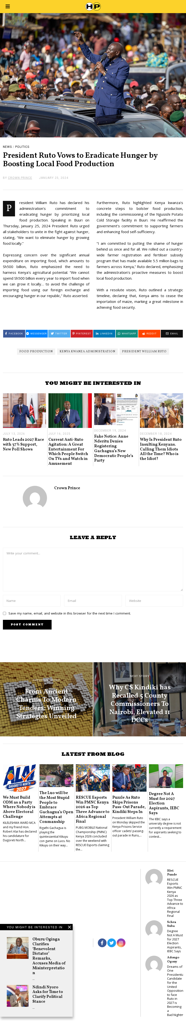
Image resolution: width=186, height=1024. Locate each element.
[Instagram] (121, 942)
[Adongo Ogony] (154, 964)
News (7, 147)
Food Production (36, 352)
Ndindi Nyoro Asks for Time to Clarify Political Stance (47, 994)
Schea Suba (171, 924)
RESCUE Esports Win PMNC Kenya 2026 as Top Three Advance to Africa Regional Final (92, 809)
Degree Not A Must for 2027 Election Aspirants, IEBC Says (164, 803)
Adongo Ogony (173, 959)
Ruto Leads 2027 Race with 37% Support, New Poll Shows (23, 444)
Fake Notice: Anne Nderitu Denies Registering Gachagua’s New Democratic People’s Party (113, 448)
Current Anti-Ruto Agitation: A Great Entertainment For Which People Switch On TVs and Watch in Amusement (68, 451)
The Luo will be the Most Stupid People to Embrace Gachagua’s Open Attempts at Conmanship (56, 807)
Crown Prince (67, 488)
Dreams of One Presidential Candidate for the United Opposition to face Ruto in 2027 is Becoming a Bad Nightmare (175, 991)
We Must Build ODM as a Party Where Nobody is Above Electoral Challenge (19, 807)
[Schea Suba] (154, 929)
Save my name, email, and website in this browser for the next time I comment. (69, 613)
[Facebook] (102, 942)
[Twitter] (111, 942)
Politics (22, 147)
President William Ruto (144, 352)
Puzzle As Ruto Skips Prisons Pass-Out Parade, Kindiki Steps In (129, 805)
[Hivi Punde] (154, 877)
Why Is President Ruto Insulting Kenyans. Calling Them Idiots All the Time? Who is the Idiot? (161, 449)
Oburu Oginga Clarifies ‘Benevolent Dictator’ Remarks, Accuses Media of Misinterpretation (49, 956)
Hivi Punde (172, 872)
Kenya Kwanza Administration (87, 352)
